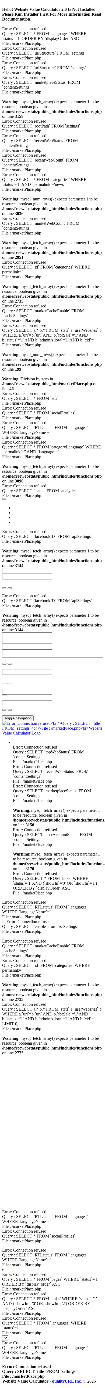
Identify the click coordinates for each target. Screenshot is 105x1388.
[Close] (4, 499)
